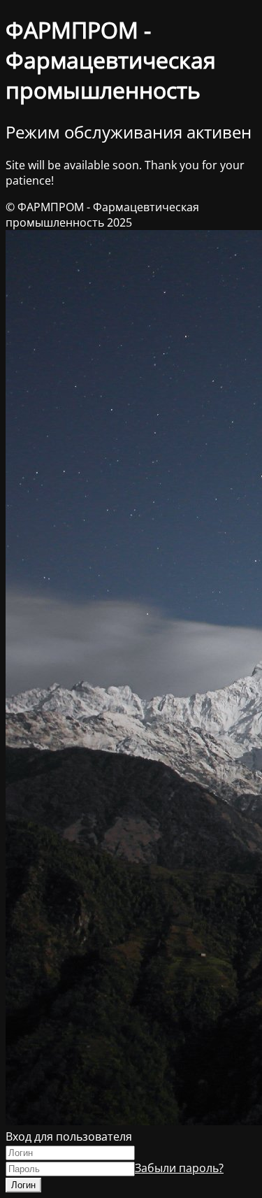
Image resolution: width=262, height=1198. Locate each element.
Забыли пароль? (179, 1168)
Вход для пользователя (69, 1136)
